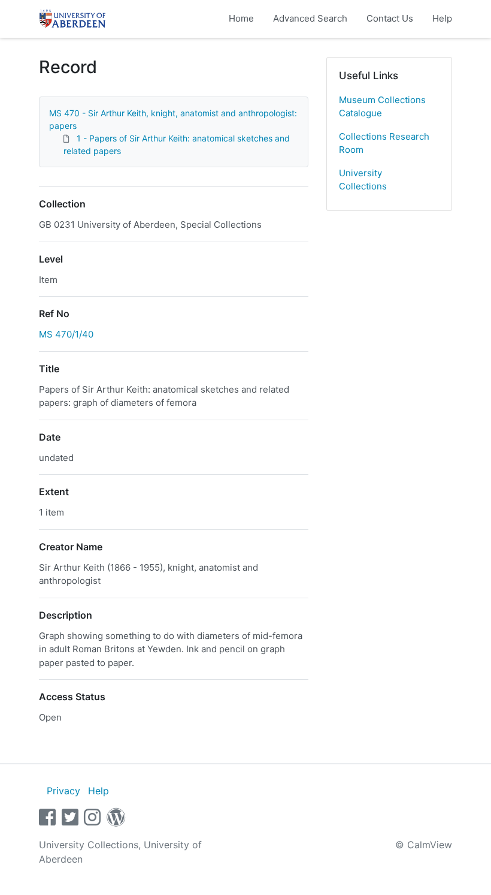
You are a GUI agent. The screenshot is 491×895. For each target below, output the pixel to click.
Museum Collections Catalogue (382, 106)
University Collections (363, 179)
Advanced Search (310, 18)
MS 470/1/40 (66, 334)
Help (442, 18)
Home (241, 18)
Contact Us (389, 18)
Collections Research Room (384, 143)
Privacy (63, 791)
